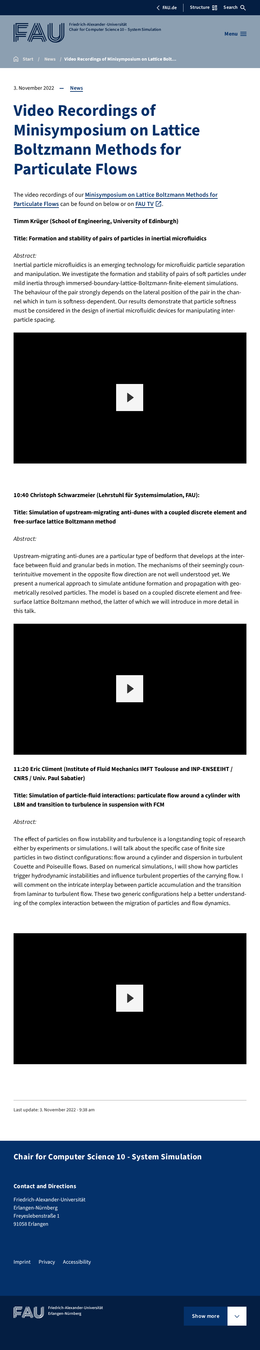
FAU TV (144, 204)
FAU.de (169, 7)
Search (230, 7)
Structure (200, 7)
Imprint (22, 1262)
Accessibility (77, 1262)
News (76, 88)
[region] (130, 398)
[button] (129, 397)
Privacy (47, 1262)
